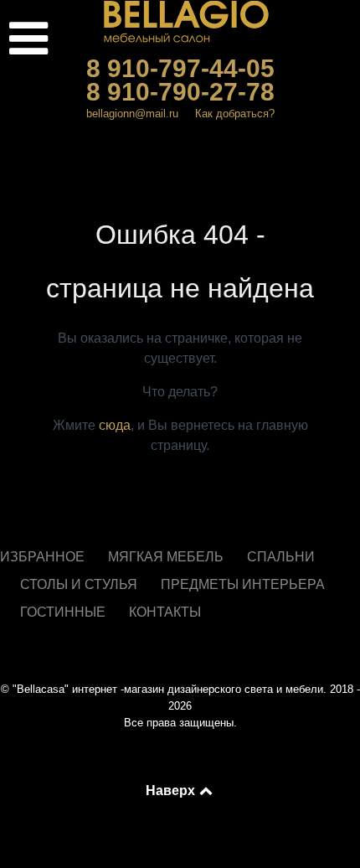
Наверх (172, 790)
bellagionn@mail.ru (132, 113)
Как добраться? (235, 113)
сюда (115, 425)
